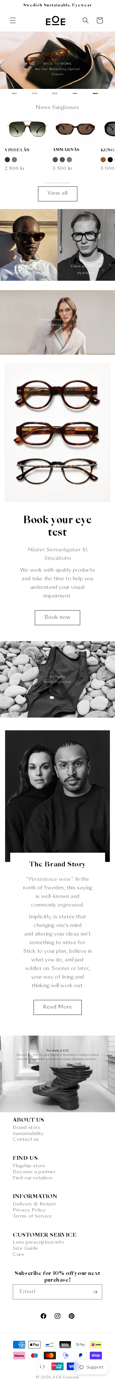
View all (58, 193)
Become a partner (34, 1172)
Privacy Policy (29, 1210)
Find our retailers (33, 1178)
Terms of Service (32, 1216)
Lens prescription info (38, 1242)
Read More (57, 1007)
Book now (57, 617)
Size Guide (25, 1248)
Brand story (27, 1127)
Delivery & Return (34, 1204)
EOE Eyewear (66, 1377)
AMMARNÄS (66, 150)
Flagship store (29, 1166)
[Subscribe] (95, 1291)
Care (18, 1254)
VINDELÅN (17, 150)
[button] (13, 20)
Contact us (26, 1139)
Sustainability (28, 1134)
